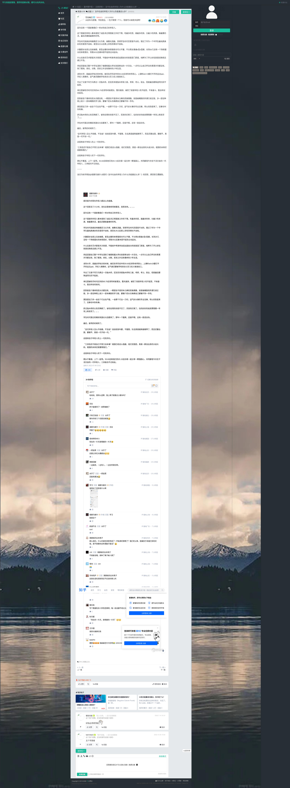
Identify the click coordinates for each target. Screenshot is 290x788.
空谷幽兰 (89, 17)
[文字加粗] (78, 756)
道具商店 (64, 57)
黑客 (201, 67)
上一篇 (79, 670)
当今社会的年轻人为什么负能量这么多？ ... (122, 6)
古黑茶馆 (99, 6)
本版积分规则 (162, 774)
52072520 (89, 735)
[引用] (87, 756)
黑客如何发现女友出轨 (200, 73)
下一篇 (163, 670)
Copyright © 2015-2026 (82, 781)
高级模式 (162, 756)
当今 (80, 662)
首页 (62, 13)
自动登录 (220, 35)
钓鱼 (206, 67)
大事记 (174, 781)
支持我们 (64, 63)
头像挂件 (64, 52)
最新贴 (63, 24)
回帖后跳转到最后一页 (97, 774)
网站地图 (185, 781)
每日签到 (64, 40)
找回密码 (211, 34)
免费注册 (204, 34)
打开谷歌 (226, 67)
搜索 (195, 59)
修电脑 (217, 70)
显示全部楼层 (109, 17)
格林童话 (195, 70)
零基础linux (213, 67)
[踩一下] (88, 684)
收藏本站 (283, 2)
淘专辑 (63, 29)
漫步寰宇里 (88, 6)
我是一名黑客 (209, 70)
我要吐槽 (64, 46)
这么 (88, 662)
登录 (212, 30)
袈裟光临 (89, 715)
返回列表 (187, 751)
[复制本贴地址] (80, 727)
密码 (196, 26)
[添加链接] (84, 756)
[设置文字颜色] (81, 756)
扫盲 (223, 70)
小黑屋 (179, 781)
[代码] (90, 756)
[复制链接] (131, 11)
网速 (227, 70)
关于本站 (167, 781)
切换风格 (64, 35)
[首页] (73, 7)
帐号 (196, 22)
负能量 (84, 662)
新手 (220, 67)
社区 (62, 18)
